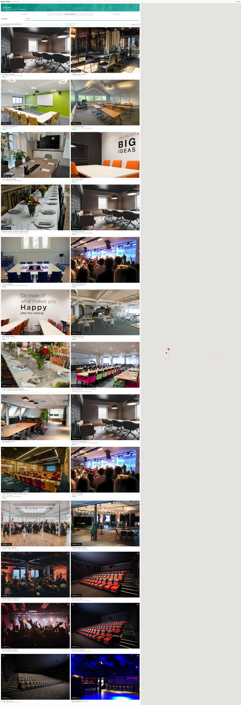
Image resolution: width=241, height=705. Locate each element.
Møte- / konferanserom (71, 14)
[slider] (25, 20)
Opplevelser (117, 14)
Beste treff (137, 24)
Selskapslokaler (25, 14)
